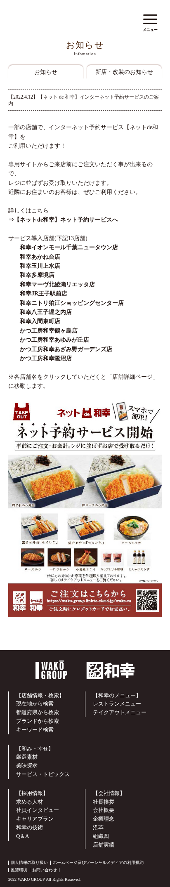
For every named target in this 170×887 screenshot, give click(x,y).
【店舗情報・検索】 (40, 695)
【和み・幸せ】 (35, 748)
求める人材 (29, 802)
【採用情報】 (32, 793)
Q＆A (22, 836)
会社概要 (103, 810)
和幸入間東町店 (34, 321)
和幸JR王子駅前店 (37, 293)
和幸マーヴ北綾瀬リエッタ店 (51, 284)
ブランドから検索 (37, 721)
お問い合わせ (44, 870)
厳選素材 (27, 757)
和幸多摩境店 (31, 275)
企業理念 (103, 819)
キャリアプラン (35, 819)
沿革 (98, 827)
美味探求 (27, 765)
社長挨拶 (103, 802)
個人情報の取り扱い (29, 862)
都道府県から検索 (37, 712)
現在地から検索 (35, 704)
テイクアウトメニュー (119, 712)
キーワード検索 (35, 730)
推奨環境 (19, 870)
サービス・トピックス (43, 774)
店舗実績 (103, 845)
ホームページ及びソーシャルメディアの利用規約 (98, 862)
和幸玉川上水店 (34, 266)
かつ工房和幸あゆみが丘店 (48, 340)
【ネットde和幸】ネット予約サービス (63, 220)
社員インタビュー (37, 810)
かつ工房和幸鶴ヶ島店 (43, 331)
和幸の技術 (29, 827)
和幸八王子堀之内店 (40, 312)
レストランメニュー (117, 704)
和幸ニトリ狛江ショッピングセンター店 (66, 303)
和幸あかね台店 (34, 257)
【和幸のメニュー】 (117, 695)
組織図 (101, 836)
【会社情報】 (109, 793)
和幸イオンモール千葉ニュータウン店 (69, 247)
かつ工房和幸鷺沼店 (40, 358)
